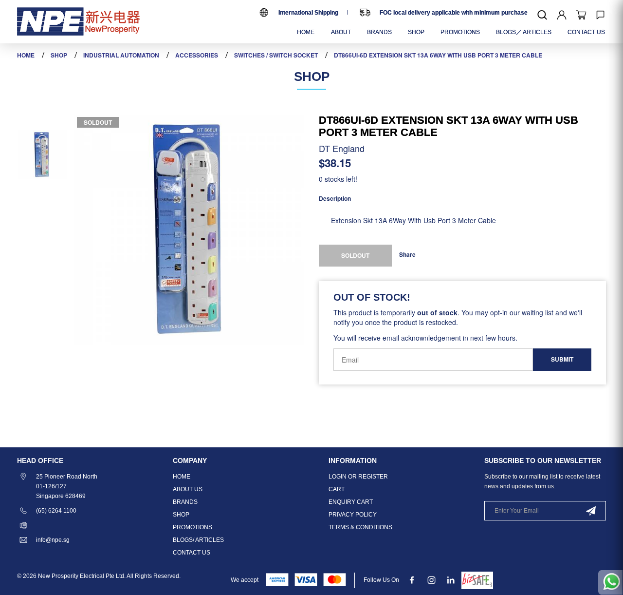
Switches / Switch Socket (276, 55)
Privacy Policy (353, 514)
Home (26, 55)
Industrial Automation (121, 55)
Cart (337, 489)
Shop (59, 55)
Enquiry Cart (351, 502)
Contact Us (191, 552)
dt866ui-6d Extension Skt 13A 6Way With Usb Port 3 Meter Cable (438, 55)
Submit (562, 359)
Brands (185, 502)
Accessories (196, 55)
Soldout (98, 122)
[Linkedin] (451, 579)
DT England (342, 148)
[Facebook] (412, 579)
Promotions (192, 527)
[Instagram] (431, 579)
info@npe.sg (53, 540)
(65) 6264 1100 (56, 510)
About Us (187, 489)
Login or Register (358, 476)
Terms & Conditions (360, 527)
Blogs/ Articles (198, 540)
